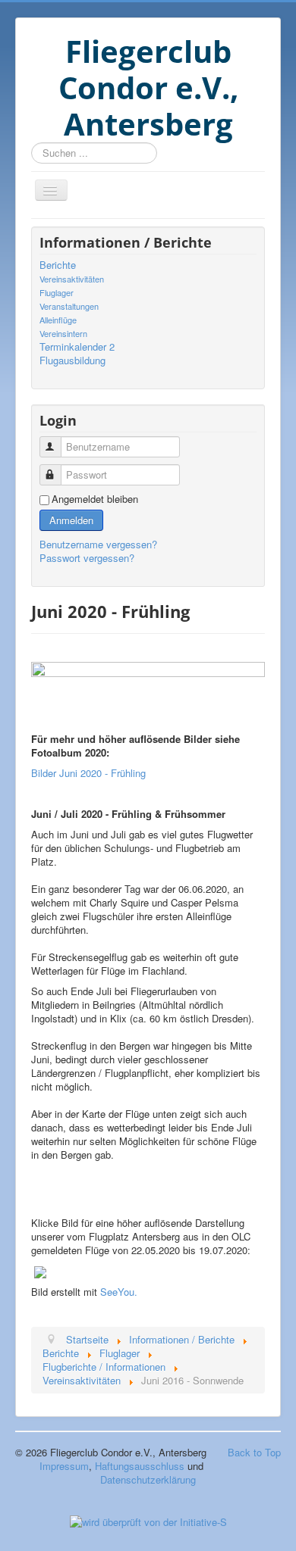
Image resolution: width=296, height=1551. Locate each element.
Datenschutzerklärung (148, 1479)
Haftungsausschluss (139, 1466)
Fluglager (56, 292)
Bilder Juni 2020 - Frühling (88, 773)
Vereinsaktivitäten (71, 279)
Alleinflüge (58, 320)
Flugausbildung (72, 360)
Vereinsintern (63, 333)
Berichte (57, 265)
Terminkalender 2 (77, 347)
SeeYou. (118, 1291)
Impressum (64, 1466)
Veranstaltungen (69, 306)
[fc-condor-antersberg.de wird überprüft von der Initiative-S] (148, 1520)
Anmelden (71, 520)
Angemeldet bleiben (95, 499)
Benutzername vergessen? (98, 544)
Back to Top (254, 1452)
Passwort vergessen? (86, 558)
